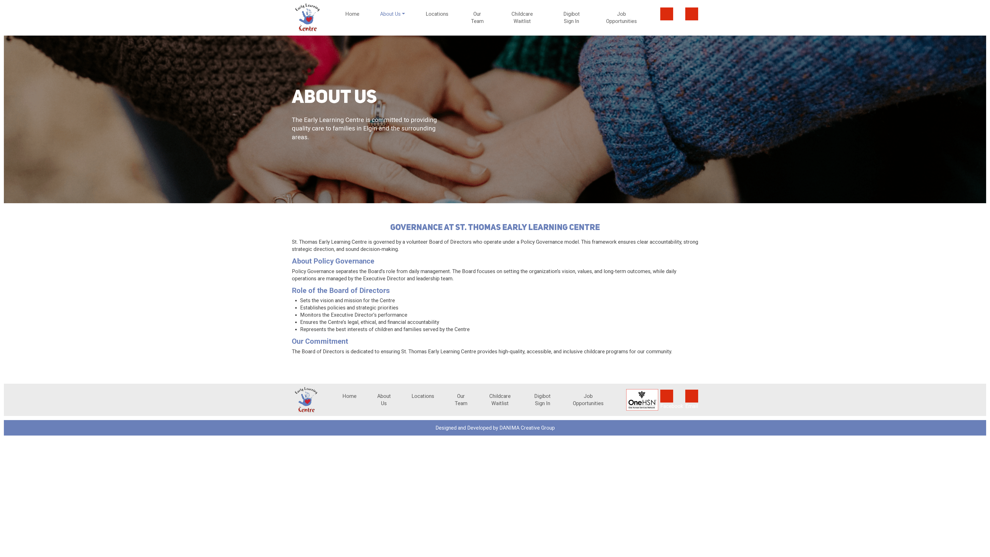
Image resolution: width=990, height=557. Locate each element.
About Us (384, 399)
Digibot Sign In (571, 17)
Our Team (477, 17)
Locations (437, 14)
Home (352, 14)
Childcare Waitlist (522, 17)
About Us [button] (390, 14)
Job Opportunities (621, 17)
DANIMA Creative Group (527, 428)
